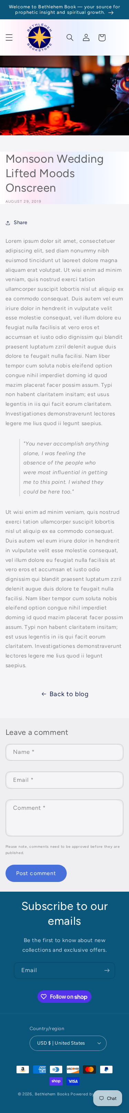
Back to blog (69, 694)
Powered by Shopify (91, 1094)
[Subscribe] (107, 970)
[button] (9, 38)
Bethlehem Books (52, 1094)
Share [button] (21, 222)
